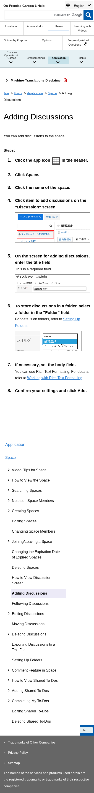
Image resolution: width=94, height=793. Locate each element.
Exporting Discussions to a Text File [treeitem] (33, 647)
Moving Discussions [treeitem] (28, 624)
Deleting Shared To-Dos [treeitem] (31, 721)
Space (52, 93)
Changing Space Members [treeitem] (33, 531)
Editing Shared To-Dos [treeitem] (30, 711)
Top (6, 93)
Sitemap (14, 763)
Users (18, 93)
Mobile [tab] (82, 58)
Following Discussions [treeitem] (30, 603)
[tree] (41, 595)
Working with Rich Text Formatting (54, 378)
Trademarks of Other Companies (31, 742)
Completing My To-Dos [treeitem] (30, 701)
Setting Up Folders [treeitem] (27, 660)
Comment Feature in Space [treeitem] (34, 670)
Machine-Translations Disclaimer (36, 80)
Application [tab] (59, 58)
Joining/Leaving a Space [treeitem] (32, 541)
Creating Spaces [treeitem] (25, 511)
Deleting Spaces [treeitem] (25, 567)
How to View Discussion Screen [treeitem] (31, 580)
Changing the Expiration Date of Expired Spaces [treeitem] (36, 554)
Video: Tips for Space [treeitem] (29, 470)
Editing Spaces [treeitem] (24, 521)
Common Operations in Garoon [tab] (11, 55)
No (85, 730)
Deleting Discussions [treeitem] (29, 634)
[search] (88, 15)
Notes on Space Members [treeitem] (33, 501)
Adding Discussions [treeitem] (29, 593)
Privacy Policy (18, 752)
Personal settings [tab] (35, 58)
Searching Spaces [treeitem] (27, 490)
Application (35, 93)
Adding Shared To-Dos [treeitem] (30, 691)
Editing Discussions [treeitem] (28, 614)
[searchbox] (44, 15)
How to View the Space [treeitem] (31, 480)
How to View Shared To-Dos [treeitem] (35, 680)
